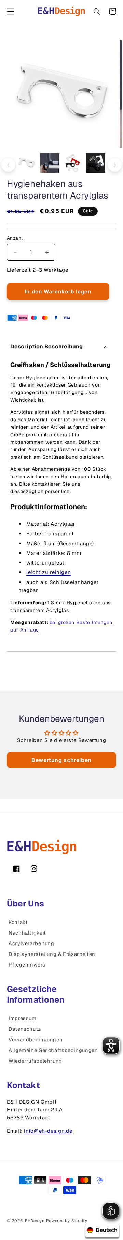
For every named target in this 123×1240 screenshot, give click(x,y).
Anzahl (15, 238)
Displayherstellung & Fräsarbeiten (52, 954)
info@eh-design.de (48, 1131)
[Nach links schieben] (8, 165)
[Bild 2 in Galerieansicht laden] (49, 163)
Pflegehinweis (27, 964)
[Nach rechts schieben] (115, 165)
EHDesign (35, 1220)
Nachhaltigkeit (27, 932)
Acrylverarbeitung (31, 943)
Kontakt (18, 922)
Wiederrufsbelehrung (35, 1061)
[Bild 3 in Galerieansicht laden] (72, 163)
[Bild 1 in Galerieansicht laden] (27, 163)
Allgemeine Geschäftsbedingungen (53, 1050)
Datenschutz (25, 1029)
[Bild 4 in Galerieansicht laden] (96, 163)
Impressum (23, 1018)
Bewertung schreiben (61, 760)
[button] (10, 11)
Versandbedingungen (36, 1039)
